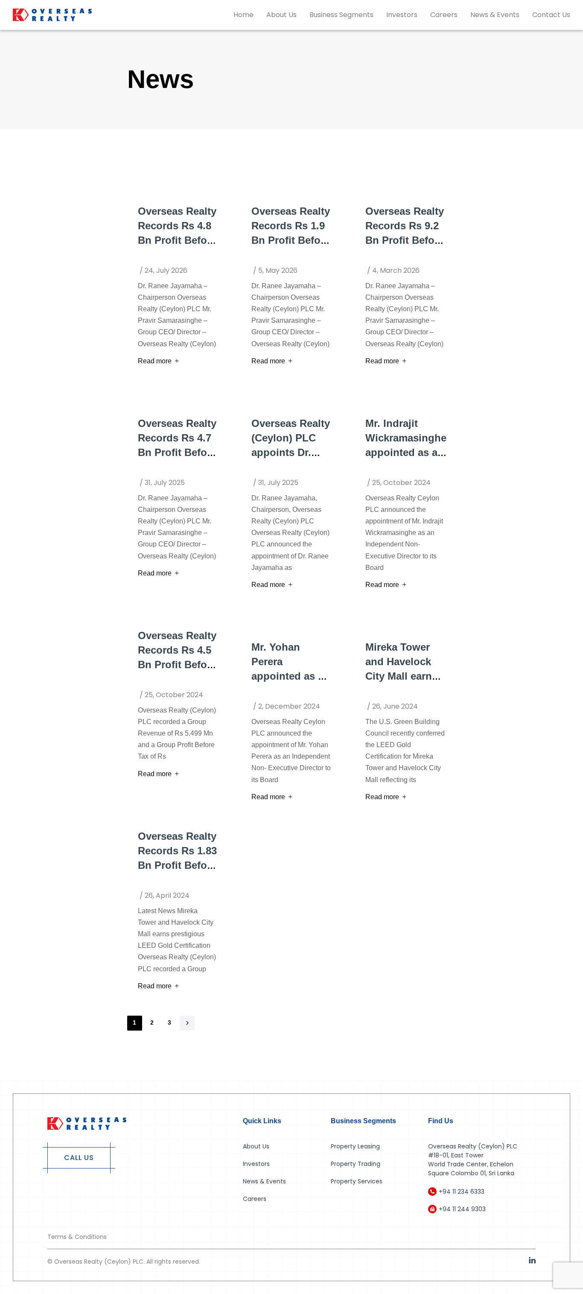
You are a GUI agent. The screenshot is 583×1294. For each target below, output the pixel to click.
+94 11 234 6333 (461, 1191)
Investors (401, 15)
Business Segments (341, 15)
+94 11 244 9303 (462, 1209)
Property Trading (355, 1164)
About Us (281, 15)
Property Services (356, 1181)
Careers (444, 15)
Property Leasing (355, 1146)
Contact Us (551, 15)
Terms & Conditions (77, 1237)
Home (243, 15)
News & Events (494, 15)
